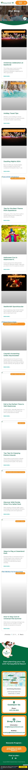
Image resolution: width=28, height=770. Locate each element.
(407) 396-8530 (14, 710)
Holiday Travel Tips (11, 113)
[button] (12, 2)
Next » (22, 634)
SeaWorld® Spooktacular (13, 306)
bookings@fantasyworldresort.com (14, 732)
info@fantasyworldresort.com (14, 727)
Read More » (7, 76)
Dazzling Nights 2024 (12, 161)
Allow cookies (23, 766)
